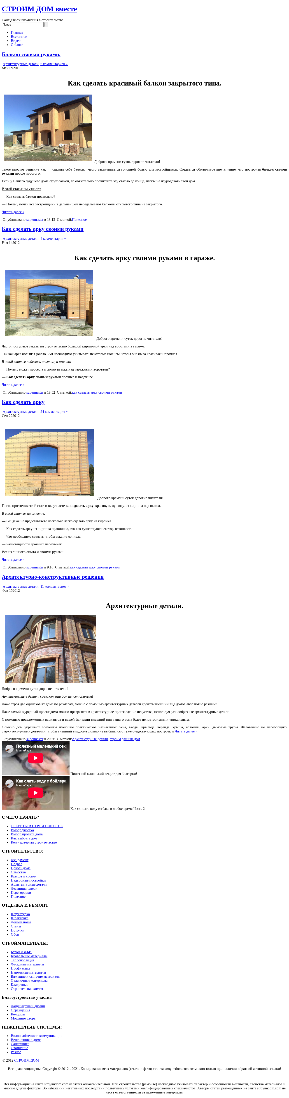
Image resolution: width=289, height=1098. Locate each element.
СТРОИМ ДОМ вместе (39, 9)
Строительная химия (27, 989)
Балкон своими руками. (31, 54)
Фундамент (19, 860)
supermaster (34, 219)
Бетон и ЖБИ (21, 952)
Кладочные (19, 984)
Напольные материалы (28, 972)
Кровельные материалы (29, 956)
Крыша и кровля (23, 876)
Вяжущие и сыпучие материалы (35, 976)
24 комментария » (54, 412)
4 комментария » (53, 238)
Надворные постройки (28, 880)
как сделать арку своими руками (97, 392)
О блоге (17, 45)
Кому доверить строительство (34, 842)
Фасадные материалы (27, 964)
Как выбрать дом (24, 838)
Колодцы (18, 1014)
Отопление (19, 1048)
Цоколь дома (20, 868)
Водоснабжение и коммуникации (37, 1036)
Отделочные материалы (29, 980)
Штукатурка (20, 914)
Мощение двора (23, 1018)
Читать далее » (13, 212)
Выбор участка (22, 830)
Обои (15, 934)
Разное (16, 1052)
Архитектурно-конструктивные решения (53, 577)
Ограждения (20, 1010)
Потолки (17, 930)
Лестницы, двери (24, 888)
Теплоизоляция (22, 960)
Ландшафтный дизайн (28, 1006)
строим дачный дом (125, 739)
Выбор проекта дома (27, 834)
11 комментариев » (54, 586)
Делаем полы (21, 922)
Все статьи (19, 36)
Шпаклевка (19, 918)
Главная (17, 32)
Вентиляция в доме (26, 1040)
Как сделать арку (23, 402)
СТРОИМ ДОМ (26, 1060)
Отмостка (18, 872)
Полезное (79, 219)
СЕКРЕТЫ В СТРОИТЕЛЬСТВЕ (37, 826)
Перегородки (21, 892)
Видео (16, 41)
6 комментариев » (54, 64)
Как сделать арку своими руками (43, 229)
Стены (16, 926)
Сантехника (20, 1044)
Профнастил (20, 968)
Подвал (16, 864)
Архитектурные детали (21, 64)
